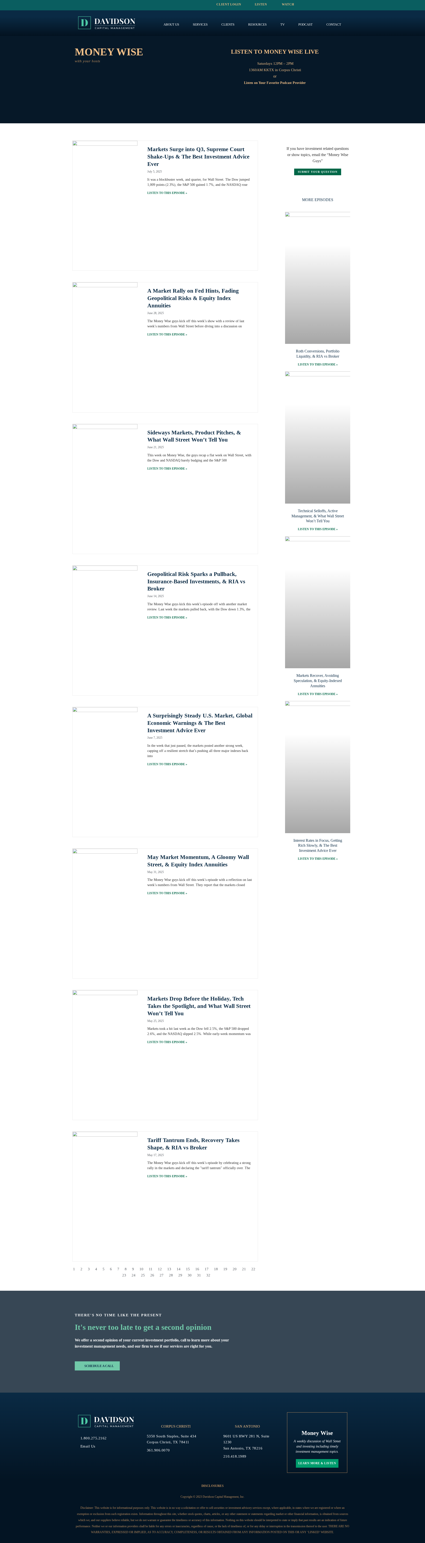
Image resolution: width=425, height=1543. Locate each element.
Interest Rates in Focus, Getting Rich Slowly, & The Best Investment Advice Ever (317, 845)
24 (134, 1275)
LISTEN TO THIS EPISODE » (167, 193)
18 (216, 1269)
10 (141, 1269)
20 (235, 1269)
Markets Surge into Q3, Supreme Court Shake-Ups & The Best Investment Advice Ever (198, 156)
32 (208, 1275)
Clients (227, 24)
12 (160, 1269)
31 (199, 1275)
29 (180, 1275)
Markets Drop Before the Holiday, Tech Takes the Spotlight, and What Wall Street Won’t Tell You (199, 1006)
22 (253, 1269)
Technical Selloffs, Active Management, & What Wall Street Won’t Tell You (317, 516)
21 (244, 1269)
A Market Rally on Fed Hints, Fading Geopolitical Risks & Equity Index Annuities (193, 298)
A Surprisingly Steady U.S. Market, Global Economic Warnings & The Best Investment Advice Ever (199, 723)
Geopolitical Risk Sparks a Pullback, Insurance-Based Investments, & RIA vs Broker (196, 581)
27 (162, 1275)
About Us (171, 24)
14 (179, 1269)
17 (207, 1269)
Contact (333, 24)
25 (143, 1275)
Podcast (305, 24)
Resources (257, 24)
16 (197, 1269)
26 (152, 1275)
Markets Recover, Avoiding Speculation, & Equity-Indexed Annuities (318, 680)
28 (171, 1275)
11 (150, 1269)
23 (124, 1275)
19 (225, 1269)
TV (282, 24)
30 (190, 1275)
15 (188, 1269)
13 (169, 1269)
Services (200, 24)
